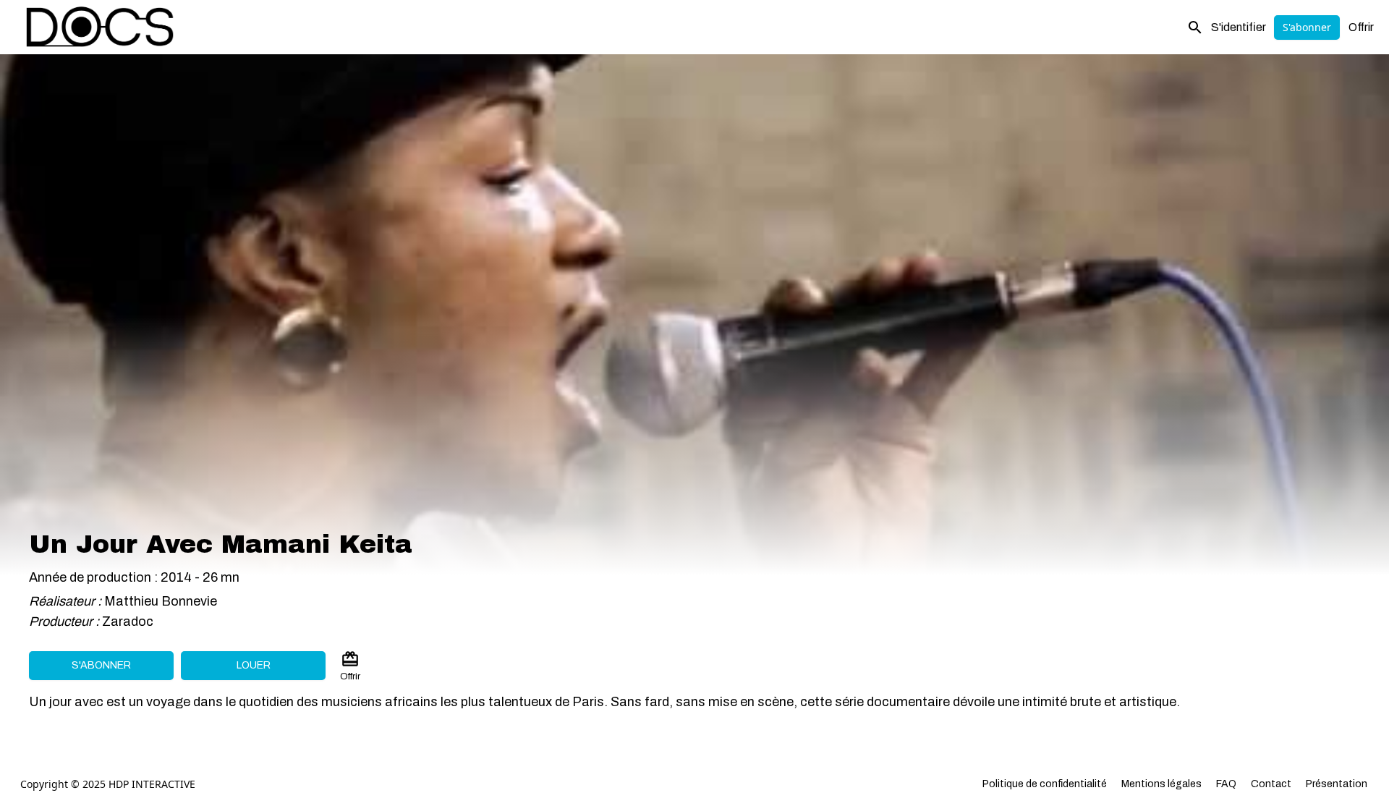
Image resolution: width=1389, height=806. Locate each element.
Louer (254, 665)
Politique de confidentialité (1044, 784)
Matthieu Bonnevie (160, 601)
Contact (1271, 784)
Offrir (1361, 27)
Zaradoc (127, 621)
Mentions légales (1161, 784)
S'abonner (1307, 27)
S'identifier (1238, 27)
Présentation (1336, 784)
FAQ (1226, 784)
